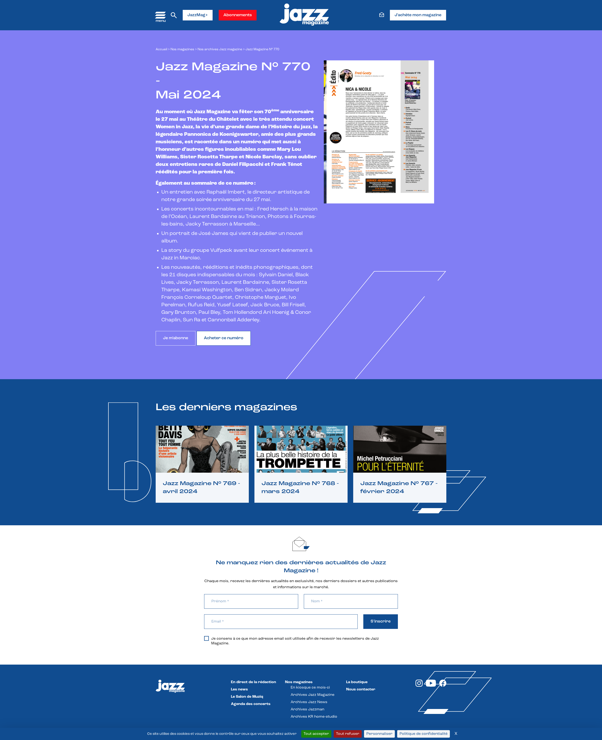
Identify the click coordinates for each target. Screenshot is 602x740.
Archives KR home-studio (314, 717)
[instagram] (419, 686)
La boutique (357, 682)
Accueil (161, 49)
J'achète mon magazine (418, 15)
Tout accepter (316, 734)
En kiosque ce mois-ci (310, 687)
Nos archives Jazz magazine (220, 49)
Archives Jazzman (307, 709)
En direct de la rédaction (253, 682)
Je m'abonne (175, 338)
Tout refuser (347, 734)
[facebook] (442, 686)
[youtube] (431, 686)
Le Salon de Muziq (247, 697)
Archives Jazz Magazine (312, 695)
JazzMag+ (197, 15)
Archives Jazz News (309, 702)
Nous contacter (360, 689)
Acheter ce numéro (223, 338)
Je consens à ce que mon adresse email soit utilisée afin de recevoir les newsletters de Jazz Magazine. (295, 641)
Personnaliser (379, 734)
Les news (239, 689)
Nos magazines (299, 682)
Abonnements (237, 15)
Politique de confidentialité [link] (424, 734)
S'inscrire (381, 621)
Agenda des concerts (250, 704)
